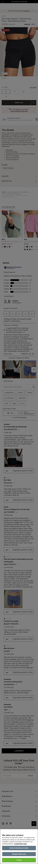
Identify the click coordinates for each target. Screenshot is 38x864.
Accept (19, 860)
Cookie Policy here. (20, 843)
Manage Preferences (19, 854)
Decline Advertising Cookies (19, 848)
